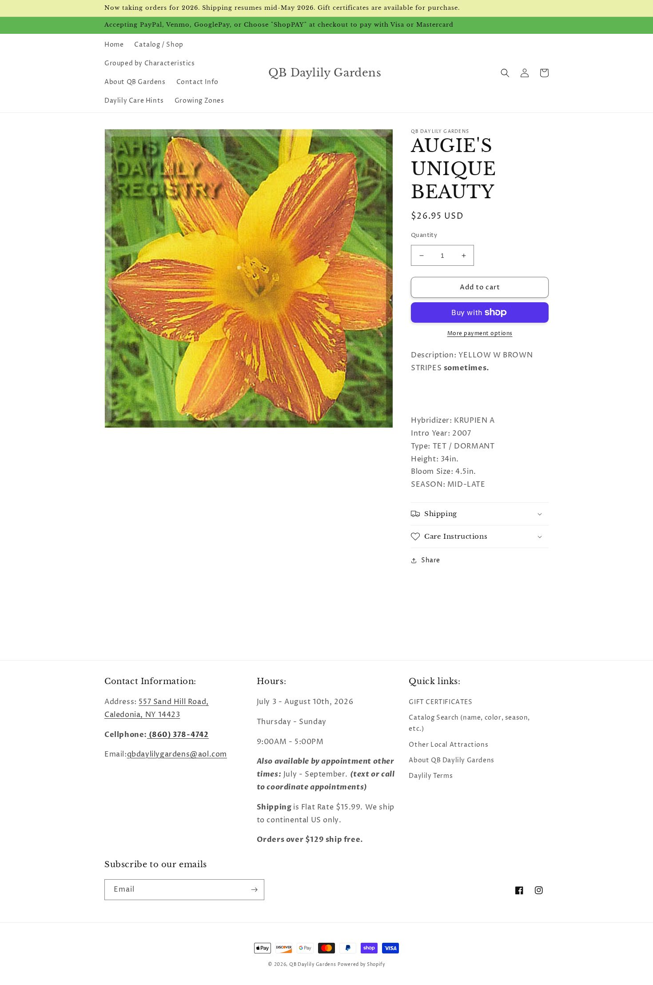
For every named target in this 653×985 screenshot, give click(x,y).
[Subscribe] (254, 889)
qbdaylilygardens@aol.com (177, 754)
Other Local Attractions (448, 745)
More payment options (480, 333)
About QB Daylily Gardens (451, 760)
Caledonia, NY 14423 (142, 715)
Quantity (424, 235)
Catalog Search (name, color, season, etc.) (469, 723)
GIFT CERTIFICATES (440, 702)
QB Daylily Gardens (312, 964)
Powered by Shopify (361, 964)
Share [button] (430, 560)
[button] (505, 73)
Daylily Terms (431, 776)
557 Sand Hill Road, (173, 702)
